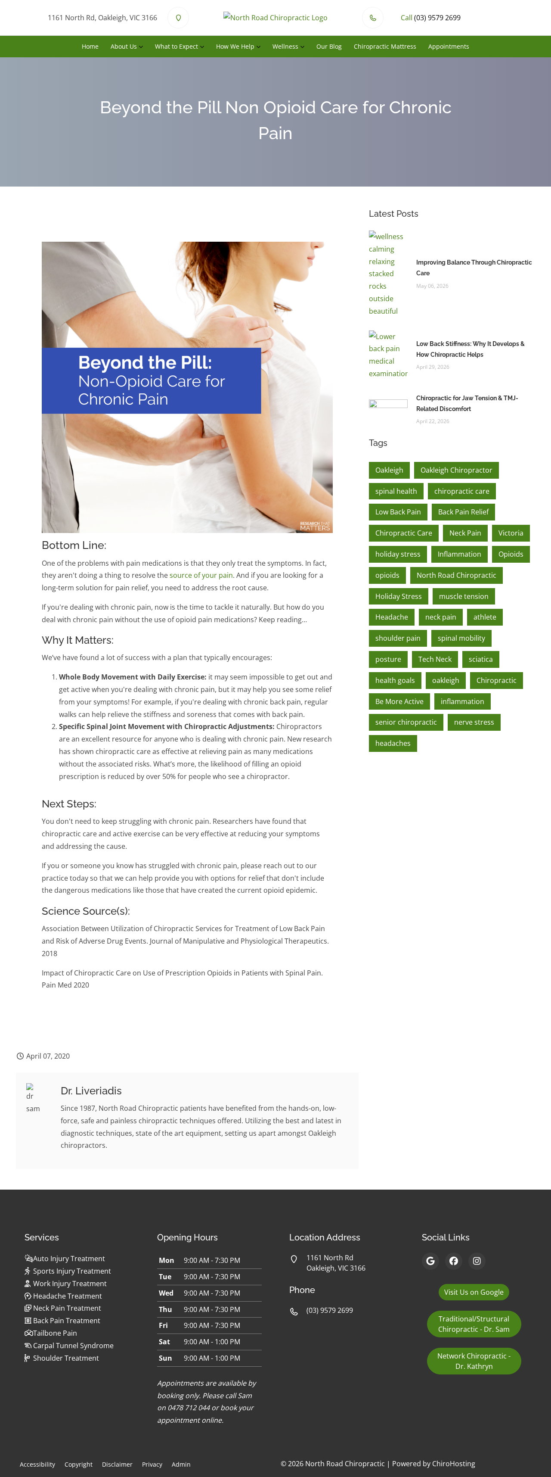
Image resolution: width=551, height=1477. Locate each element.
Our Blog (329, 46)
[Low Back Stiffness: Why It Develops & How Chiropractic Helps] (388, 354)
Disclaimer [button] (117, 1464)
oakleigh (445, 680)
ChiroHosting (453, 1463)
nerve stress (474, 722)
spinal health (396, 491)
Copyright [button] (79, 1464)
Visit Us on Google (474, 1292)
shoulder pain (398, 638)
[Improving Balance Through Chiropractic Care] (388, 273)
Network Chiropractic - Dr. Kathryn (474, 1361)
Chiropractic (497, 680)
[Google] (430, 1261)
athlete (485, 617)
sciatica (481, 659)
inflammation (462, 701)
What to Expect (176, 46)
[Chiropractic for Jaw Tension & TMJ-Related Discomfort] (388, 409)
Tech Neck (435, 659)
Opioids (510, 554)
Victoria (510, 533)
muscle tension (464, 596)
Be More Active (399, 701)
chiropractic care (461, 491)
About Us (124, 46)
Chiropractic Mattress (385, 46)
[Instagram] (477, 1261)
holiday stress (398, 554)
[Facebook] (453, 1261)
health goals (395, 680)
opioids (387, 575)
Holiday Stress (398, 596)
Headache (391, 617)
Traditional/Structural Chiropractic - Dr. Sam (474, 1324)
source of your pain (201, 575)
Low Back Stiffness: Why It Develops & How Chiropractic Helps (470, 349)
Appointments (448, 46)
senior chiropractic (406, 722)
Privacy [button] (152, 1464)
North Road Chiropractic (456, 575)
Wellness (285, 46)
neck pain (440, 617)
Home (90, 46)
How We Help (235, 46)
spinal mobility (461, 638)
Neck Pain (465, 533)
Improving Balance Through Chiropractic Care (474, 268)
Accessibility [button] (37, 1464)
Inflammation (459, 554)
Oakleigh (389, 470)
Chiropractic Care (403, 533)
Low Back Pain (398, 512)
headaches (393, 743)
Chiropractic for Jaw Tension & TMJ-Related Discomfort (467, 403)
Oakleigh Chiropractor (456, 470)
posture (388, 659)
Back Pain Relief (463, 512)
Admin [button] (181, 1464)
